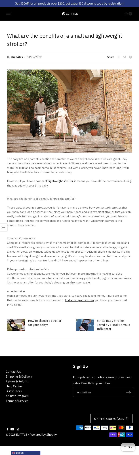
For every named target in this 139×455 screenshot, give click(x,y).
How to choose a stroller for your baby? (44, 323)
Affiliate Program (17, 396)
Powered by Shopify (43, 434)
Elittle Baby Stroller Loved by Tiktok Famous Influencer (113, 325)
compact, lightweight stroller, (54, 181)
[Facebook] (7, 429)
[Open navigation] (8, 13)
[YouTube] (12, 429)
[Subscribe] (128, 392)
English (19, 452)
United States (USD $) (111, 419)
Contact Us (13, 371)
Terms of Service (17, 401)
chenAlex (17, 57)
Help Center (14, 386)
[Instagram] (18, 429)
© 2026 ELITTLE (16, 434)
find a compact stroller (79, 300)
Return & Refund (17, 381)
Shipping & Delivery (19, 376)
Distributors (14, 391)
